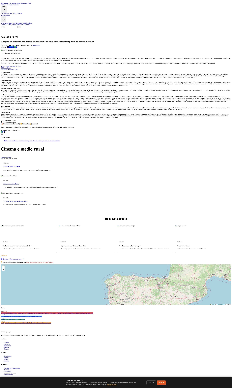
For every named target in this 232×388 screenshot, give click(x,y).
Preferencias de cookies (10, 373)
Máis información (112, 385)
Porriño (29, 323)
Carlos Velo (56, 313)
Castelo (22, 319)
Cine (6, 319)
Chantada (34, 323)
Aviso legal (7, 371)
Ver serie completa (6, 157)
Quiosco (19, 13)
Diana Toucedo (32, 313)
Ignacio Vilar (49, 313)
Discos (14, 13)
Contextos (7, 344)
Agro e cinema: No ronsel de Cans (73, 246)
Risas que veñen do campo (11, 166)
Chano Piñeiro (41, 313)
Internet (3, 319)
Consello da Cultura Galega (12, 368)
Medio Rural (38, 316)
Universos (9, 5)
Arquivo (3, 5)
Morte (9, 319)
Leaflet (213, 304)
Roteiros (3, 15)
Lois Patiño (10, 313)
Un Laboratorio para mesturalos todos (15, 201)
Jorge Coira (4, 313)
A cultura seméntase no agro (130, 246)
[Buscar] (19, 27)
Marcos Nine (24, 313)
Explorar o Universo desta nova (12, 259)
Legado (3, 17)
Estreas (10, 13)
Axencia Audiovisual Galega (26, 316)
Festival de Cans (13, 316)
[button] (3, 266)
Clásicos (13, 319)
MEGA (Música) (27, 23)
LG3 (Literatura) (17, 23)
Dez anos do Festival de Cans (9, 69)
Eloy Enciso (62, 313)
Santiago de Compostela (8, 323)
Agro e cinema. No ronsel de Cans (10, 66)
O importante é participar (11, 184)
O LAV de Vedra (6, 68)
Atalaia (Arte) (16, 24)
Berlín (25, 323)
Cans (38, 323)
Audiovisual (36, 45)
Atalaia (8, 15)
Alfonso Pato (89, 313)
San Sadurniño (44, 323)
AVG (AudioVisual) (6, 23)
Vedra (49, 323)
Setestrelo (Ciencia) (6, 24)
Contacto (7, 370)
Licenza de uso (8, 374)
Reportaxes (15, 5)
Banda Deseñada (25, 24)
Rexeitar (151, 383)
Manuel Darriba (70, 313)
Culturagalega (5, 316)
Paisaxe (18, 319)
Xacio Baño (17, 313)
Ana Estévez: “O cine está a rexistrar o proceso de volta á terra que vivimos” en (33, 141)
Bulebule (4, 6)
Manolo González (80, 313)
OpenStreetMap (221, 304)
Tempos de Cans (183, 246)
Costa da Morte (19, 323)
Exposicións (4, 13)
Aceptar (161, 383)
